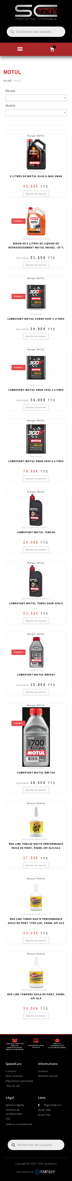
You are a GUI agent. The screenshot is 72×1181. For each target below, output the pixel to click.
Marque (10, 91)
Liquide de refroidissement (36, 238)
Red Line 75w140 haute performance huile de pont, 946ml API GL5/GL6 (36, 846)
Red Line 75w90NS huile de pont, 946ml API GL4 (36, 996)
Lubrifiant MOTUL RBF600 (36, 674)
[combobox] (36, 97)
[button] (20, 49)
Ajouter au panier (36, 193)
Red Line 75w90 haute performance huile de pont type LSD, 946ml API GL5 (36, 921)
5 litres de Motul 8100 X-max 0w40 (36, 176)
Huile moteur (36, 171)
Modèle (10, 106)
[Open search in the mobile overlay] (36, 32)
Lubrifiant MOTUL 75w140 (36, 532)
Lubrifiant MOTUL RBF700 (36, 772)
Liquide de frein (36, 669)
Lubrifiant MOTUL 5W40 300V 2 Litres (36, 390)
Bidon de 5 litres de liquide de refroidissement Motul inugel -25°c (36, 245)
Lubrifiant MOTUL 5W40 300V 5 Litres (36, 461)
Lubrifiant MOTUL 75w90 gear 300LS (36, 603)
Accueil (7, 80)
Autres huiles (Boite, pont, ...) (36, 527)
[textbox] (37, 98)
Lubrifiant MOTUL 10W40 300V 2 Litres (36, 318)
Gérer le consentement (19, 1124)
